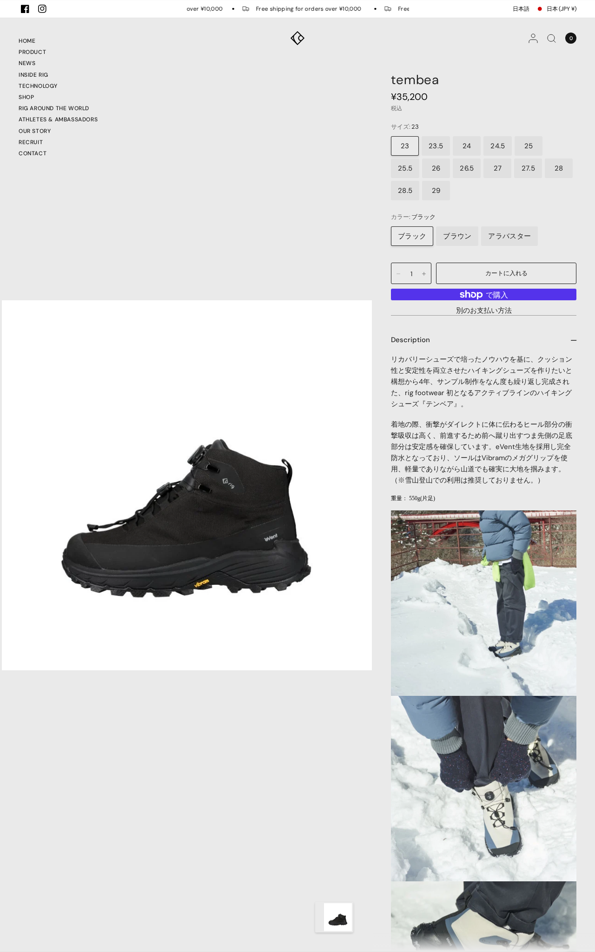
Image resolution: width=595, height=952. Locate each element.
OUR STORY (35, 131)
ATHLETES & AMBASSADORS (58, 119)
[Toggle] (319, 917)
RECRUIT (31, 142)
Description (410, 339)
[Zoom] (187, 484)
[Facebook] (25, 9)
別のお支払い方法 (484, 310)
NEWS (27, 63)
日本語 (521, 9)
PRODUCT (32, 52)
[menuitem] (58, 42)
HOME (27, 41)
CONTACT (32, 153)
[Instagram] (42, 9)
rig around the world (54, 108)
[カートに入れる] (506, 273)
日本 (561, 9)
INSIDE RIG (33, 75)
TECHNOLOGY (38, 86)
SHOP (26, 97)
